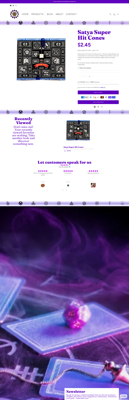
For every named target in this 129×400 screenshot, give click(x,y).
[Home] (14, 14)
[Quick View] (65, 151)
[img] (64, 165)
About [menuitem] (59, 14)
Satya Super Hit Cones (74, 147)
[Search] (110, 14)
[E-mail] (16, 5)
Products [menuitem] (37, 14)
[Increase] (89, 76)
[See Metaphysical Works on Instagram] (13, 5)
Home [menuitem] (25, 14)
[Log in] (118, 14)
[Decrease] (80, 76)
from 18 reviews (63, 167)
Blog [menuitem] (50, 14)
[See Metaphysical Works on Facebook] (10, 5)
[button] (95, 107)
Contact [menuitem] (71, 14)
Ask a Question (98, 102)
